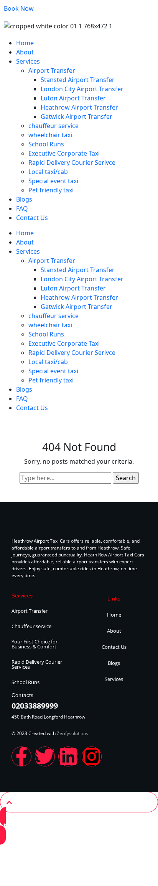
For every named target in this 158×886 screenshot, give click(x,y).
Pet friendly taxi (51, 190)
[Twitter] (45, 756)
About (25, 52)
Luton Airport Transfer (73, 98)
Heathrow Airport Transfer (79, 107)
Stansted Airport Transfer (78, 79)
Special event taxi (53, 181)
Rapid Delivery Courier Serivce (71, 162)
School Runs (46, 144)
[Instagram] (92, 756)
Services (28, 61)
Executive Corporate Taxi (64, 153)
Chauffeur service (31, 626)
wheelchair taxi (50, 135)
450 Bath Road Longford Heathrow (48, 717)
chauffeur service (53, 125)
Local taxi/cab (48, 171)
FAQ (22, 208)
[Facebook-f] (21, 756)
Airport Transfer (51, 70)
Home (25, 43)
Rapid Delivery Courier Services (37, 664)
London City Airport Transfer (82, 89)
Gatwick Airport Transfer (76, 116)
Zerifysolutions (72, 733)
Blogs (24, 199)
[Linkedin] (68, 756)
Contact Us (32, 217)
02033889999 (35, 706)
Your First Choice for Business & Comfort (35, 644)
